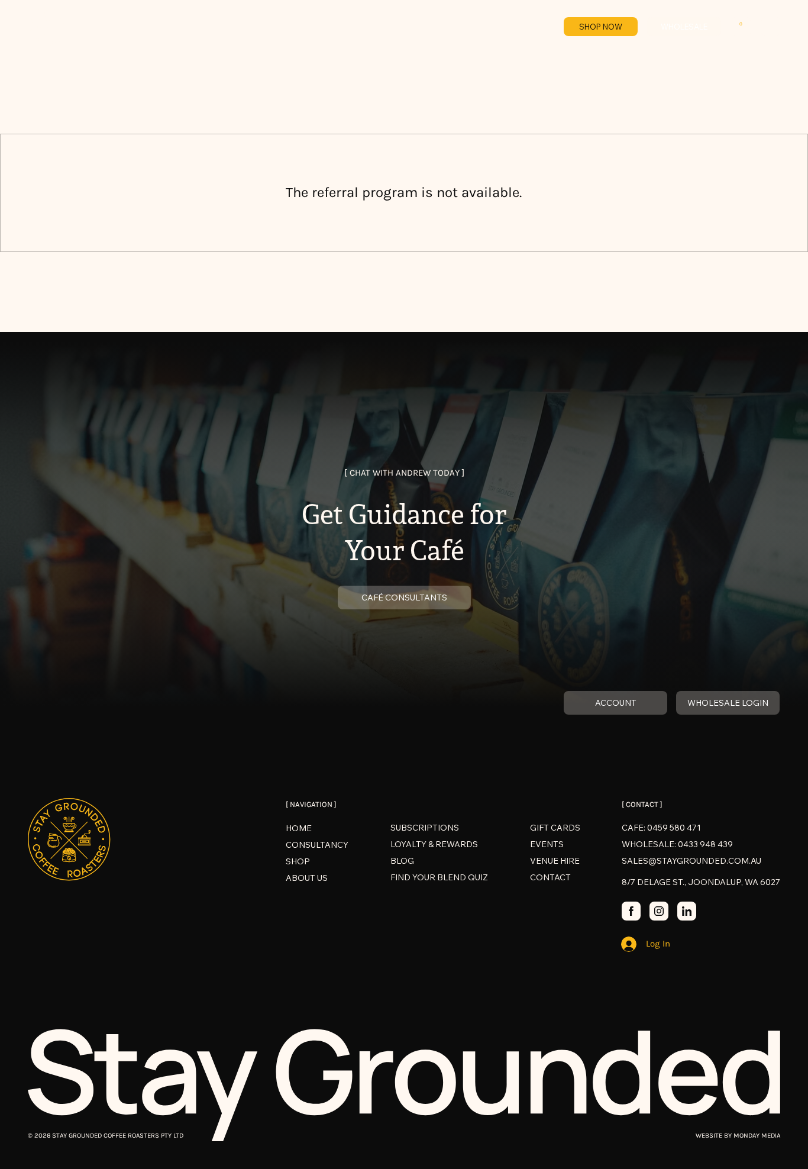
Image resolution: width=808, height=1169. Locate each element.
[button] (741, 26)
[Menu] (770, 26)
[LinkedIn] (686, 911)
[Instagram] (658, 911)
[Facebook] (631, 911)
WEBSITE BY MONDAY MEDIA (738, 1135)
